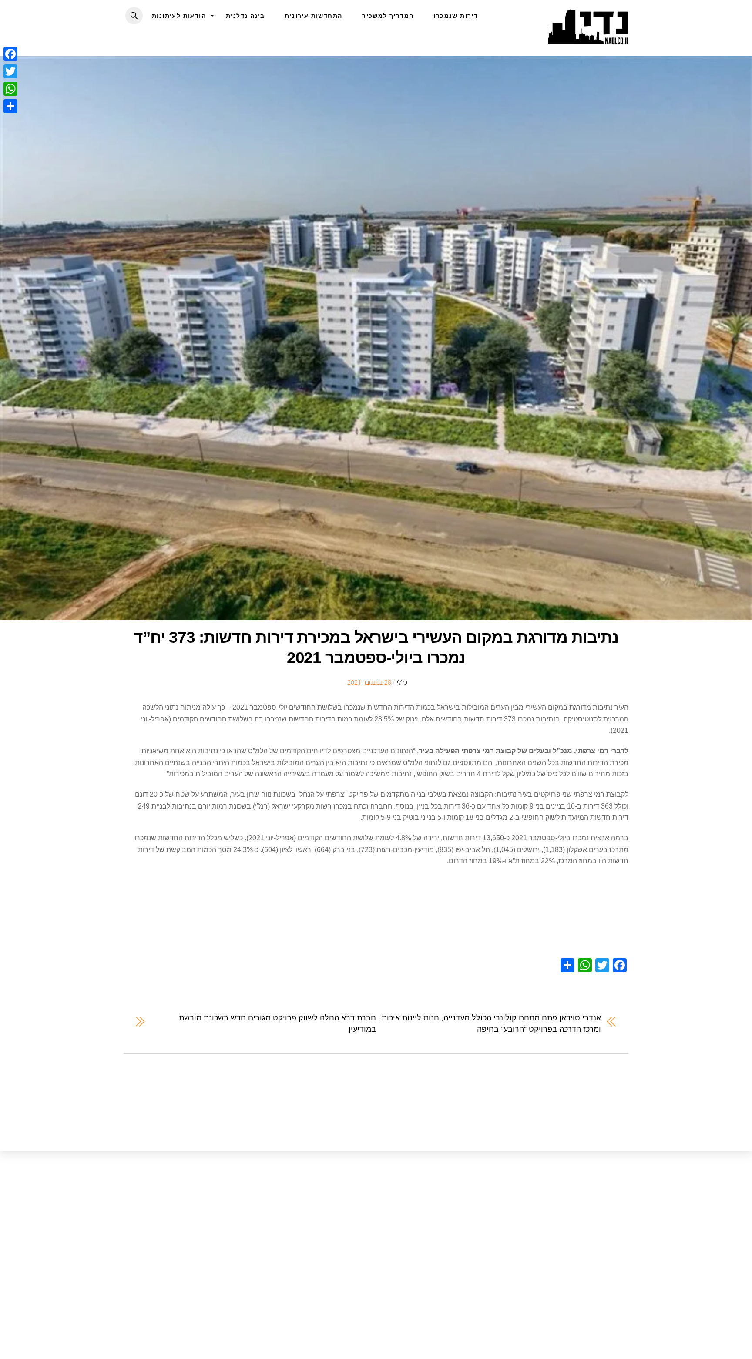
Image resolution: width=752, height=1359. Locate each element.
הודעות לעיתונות (179, 15)
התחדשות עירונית (313, 15)
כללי (402, 682)
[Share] (10, 106)
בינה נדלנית (245, 15)
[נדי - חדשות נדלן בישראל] (588, 39)
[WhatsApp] (10, 88)
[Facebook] (10, 54)
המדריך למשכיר (387, 15)
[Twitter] (10, 71)
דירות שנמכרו (455, 15)
